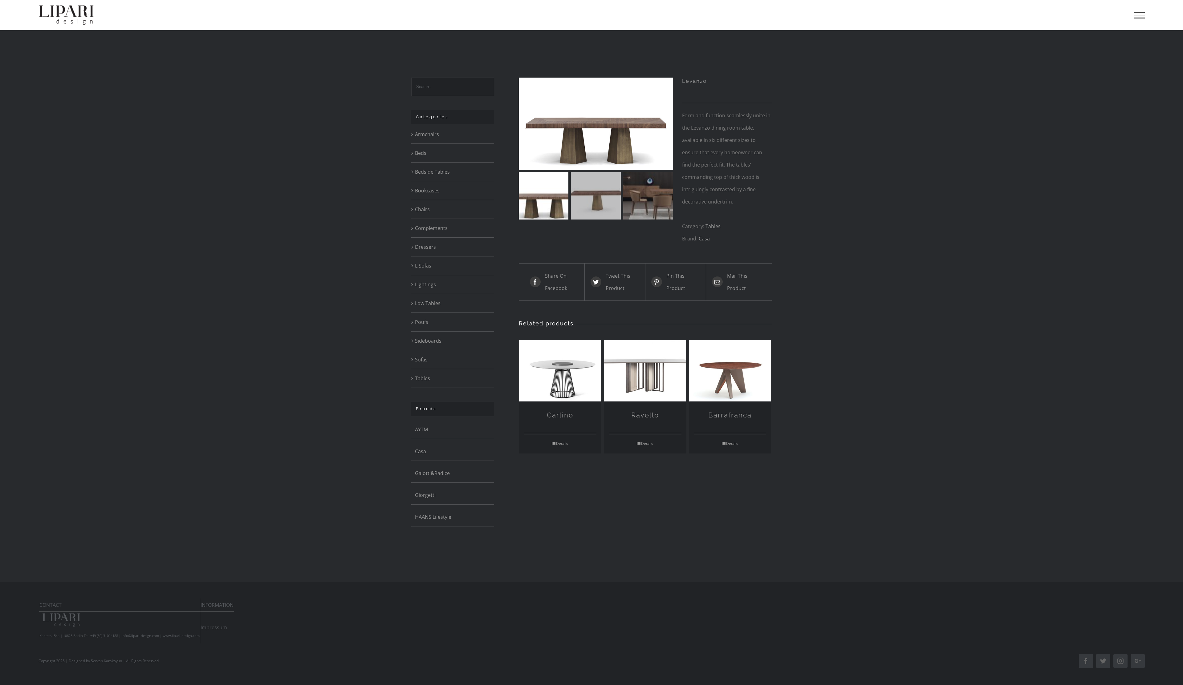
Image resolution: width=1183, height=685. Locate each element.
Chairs (422, 209)
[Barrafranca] (730, 370)
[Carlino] (560, 370)
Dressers (425, 247)
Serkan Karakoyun (106, 660)
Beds (420, 153)
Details (562, 443)
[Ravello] (645, 370)
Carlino (560, 415)
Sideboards (428, 340)
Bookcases (427, 190)
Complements (431, 228)
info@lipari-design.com (140, 635)
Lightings (425, 284)
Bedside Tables (432, 171)
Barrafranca (730, 415)
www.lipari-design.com (181, 635)
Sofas (421, 359)
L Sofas (423, 265)
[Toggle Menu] (1139, 15)
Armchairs (427, 134)
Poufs (421, 322)
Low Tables (428, 303)
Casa (704, 238)
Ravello (645, 415)
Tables (713, 226)
